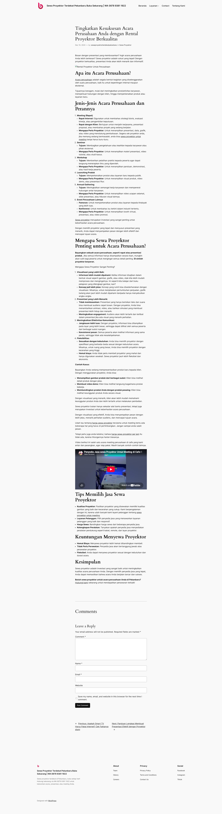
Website (79, 685)
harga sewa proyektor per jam (125, 434)
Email (78, 674)
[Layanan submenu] (158, 5)
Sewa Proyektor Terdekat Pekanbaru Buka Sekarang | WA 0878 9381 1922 (86, 5)
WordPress (52, 801)
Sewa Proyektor (125, 45)
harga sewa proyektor (102, 423)
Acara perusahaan (83, 80)
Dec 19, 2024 (80, 45)
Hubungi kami (81, 583)
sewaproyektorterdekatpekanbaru (104, 45)
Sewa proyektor (82, 220)
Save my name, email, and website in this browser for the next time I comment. (110, 698)
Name (78, 663)
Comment (80, 637)
